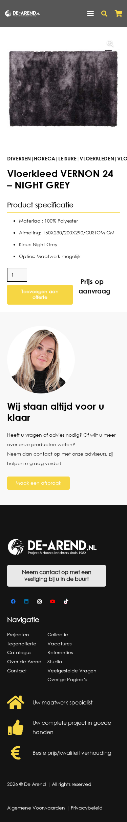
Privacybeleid (87, 808)
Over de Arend (24, 661)
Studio (54, 661)
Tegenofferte (21, 643)
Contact (17, 670)
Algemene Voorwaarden (36, 808)
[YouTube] (53, 602)
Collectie (57, 634)
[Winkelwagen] (118, 13)
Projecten (18, 634)
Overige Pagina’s (67, 679)
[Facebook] (13, 602)
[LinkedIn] (26, 602)
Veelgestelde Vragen (72, 670)
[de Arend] (22, 13)
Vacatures (59, 643)
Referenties (60, 652)
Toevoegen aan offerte (40, 294)
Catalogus (19, 652)
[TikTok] (66, 602)
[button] (90, 13)
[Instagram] (39, 602)
